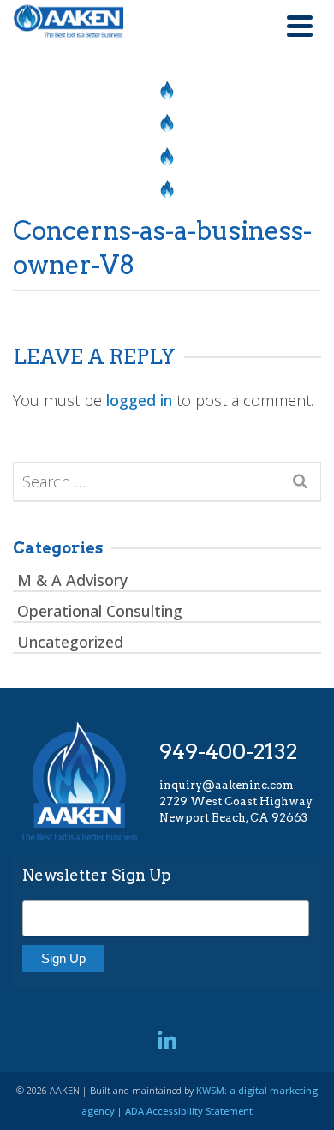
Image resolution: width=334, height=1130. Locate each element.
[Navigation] (299, 25)
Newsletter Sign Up (96, 875)
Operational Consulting (99, 611)
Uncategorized (70, 641)
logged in (139, 400)
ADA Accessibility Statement (189, 1110)
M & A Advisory (72, 580)
